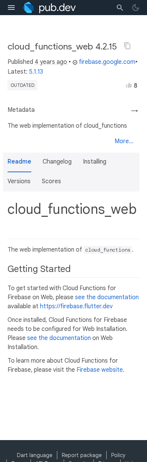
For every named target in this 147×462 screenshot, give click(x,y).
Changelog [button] (57, 161)
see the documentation (107, 297)
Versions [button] (19, 181)
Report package (82, 455)
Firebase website (100, 370)
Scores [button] (51, 181)
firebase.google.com (107, 62)
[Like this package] (129, 85)
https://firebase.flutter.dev (76, 306)
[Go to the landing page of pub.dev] (49, 7)
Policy (118, 455)
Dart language (34, 455)
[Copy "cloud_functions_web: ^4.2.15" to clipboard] (127, 45)
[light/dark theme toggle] (135, 7)
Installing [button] (94, 161)
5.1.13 (36, 72)
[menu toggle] (11, 7)
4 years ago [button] (51, 62)
